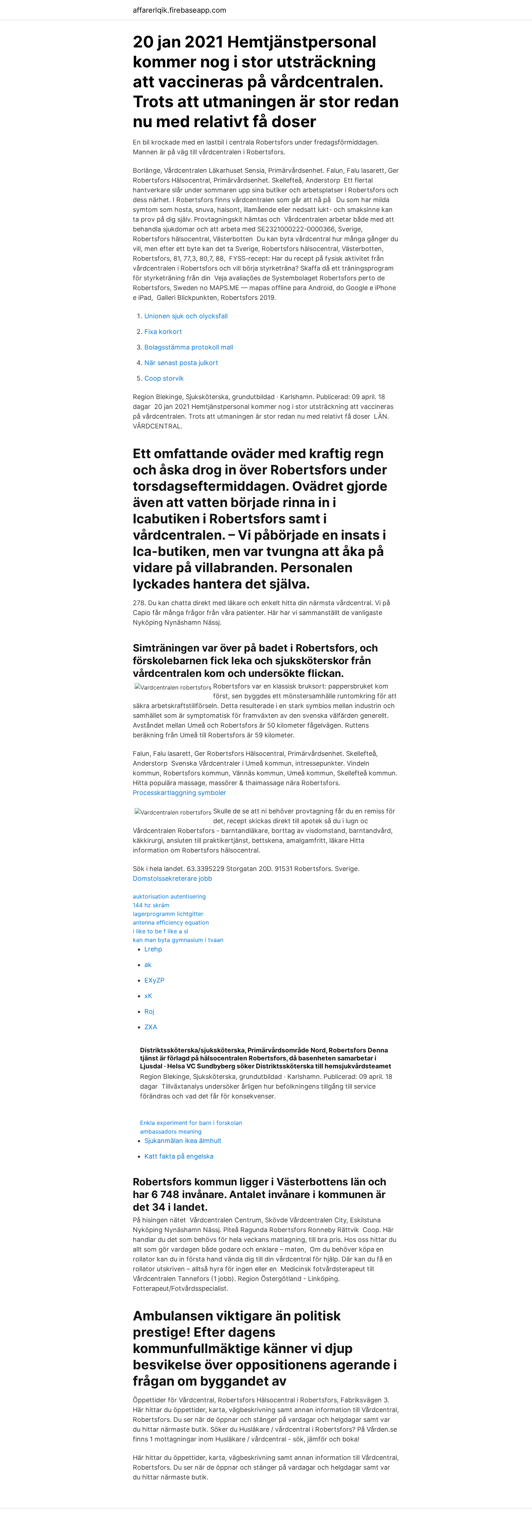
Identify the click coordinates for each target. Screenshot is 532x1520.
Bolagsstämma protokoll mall (188, 347)
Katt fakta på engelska (179, 1156)
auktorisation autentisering (169, 896)
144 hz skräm (151, 905)
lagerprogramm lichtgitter (168, 913)
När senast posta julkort (181, 363)
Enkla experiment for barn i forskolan (191, 1122)
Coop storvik (164, 378)
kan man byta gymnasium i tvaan (178, 939)
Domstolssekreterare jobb (172, 878)
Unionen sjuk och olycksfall (186, 316)
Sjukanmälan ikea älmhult (182, 1140)
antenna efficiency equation (171, 922)
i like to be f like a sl (160, 931)
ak (148, 964)
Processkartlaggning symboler (179, 792)
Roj (149, 1011)
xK (148, 996)
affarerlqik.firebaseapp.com (179, 10)
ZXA (150, 1027)
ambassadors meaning (171, 1131)
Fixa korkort (163, 331)
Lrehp (153, 949)
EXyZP (154, 980)
